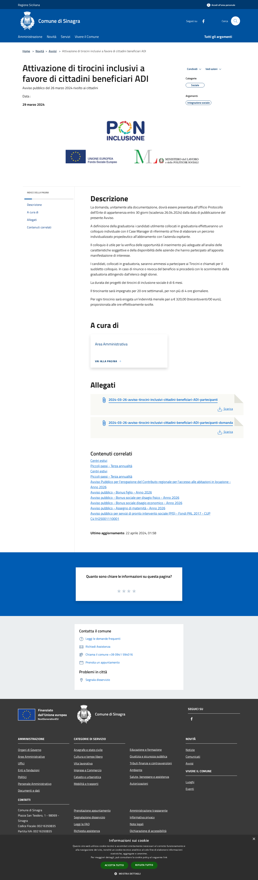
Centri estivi (98, 460)
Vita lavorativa (83, 763)
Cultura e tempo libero (88, 756)
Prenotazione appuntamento (92, 810)
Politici (22, 777)
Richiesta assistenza (87, 831)
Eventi (190, 789)
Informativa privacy (142, 817)
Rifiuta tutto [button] (144, 865)
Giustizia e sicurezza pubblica (148, 756)
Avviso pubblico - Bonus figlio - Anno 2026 (121, 492)
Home (26, 51)
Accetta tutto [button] (114, 865)
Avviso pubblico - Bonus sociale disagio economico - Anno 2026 (136, 502)
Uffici (21, 763)
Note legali (137, 824)
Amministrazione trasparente (149, 810)
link (165, 857)
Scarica (228, 408)
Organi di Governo (29, 750)
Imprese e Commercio (87, 770)
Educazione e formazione (146, 749)
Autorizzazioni (139, 783)
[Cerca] (235, 20)
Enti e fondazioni (28, 770)
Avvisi (53, 51)
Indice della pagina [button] (38, 192)
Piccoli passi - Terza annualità (111, 465)
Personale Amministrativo (34, 783)
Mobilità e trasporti (86, 783)
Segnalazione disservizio (89, 817)
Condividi (192, 69)
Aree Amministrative (31, 756)
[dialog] (129, 857)
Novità (40, 51)
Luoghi (190, 782)
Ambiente (136, 770)
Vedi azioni (211, 69)
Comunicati (193, 756)
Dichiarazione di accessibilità (148, 831)
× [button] (253, 839)
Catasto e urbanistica (87, 777)
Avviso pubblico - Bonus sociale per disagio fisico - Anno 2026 (134, 497)
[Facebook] (202, 20)
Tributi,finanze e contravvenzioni (151, 763)
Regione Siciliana (29, 5)
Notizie (190, 750)
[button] (129, 873)
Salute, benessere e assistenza (149, 776)
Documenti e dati (29, 790)
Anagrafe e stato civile (88, 750)
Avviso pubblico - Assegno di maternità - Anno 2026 (127, 508)
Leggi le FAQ (82, 824)
